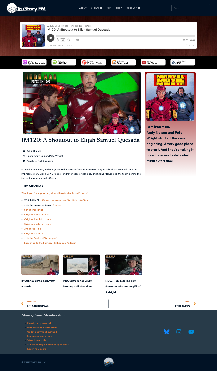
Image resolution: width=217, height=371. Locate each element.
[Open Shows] (101, 8)
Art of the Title (32, 228)
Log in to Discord (36, 348)
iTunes (45, 200)
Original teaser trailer (36, 214)
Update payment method (42, 331)
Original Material (34, 233)
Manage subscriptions (39, 335)
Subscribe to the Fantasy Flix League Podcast (50, 242)
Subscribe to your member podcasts (47, 344)
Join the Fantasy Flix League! (40, 238)
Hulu (74, 200)
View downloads (36, 340)
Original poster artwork (37, 223)
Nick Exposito (45, 160)
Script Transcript (33, 209)
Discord (57, 204)
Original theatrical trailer (38, 219)
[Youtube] (191, 331)
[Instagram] (178, 331)
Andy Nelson (41, 155)
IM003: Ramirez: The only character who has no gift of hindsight (123, 286)
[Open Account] (139, 8)
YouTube (84, 200)
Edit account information (42, 327)
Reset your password (39, 323)
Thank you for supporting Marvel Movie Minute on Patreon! (54, 193)
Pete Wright (56, 155)
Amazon (56, 200)
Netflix (66, 200)
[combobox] (191, 8)
